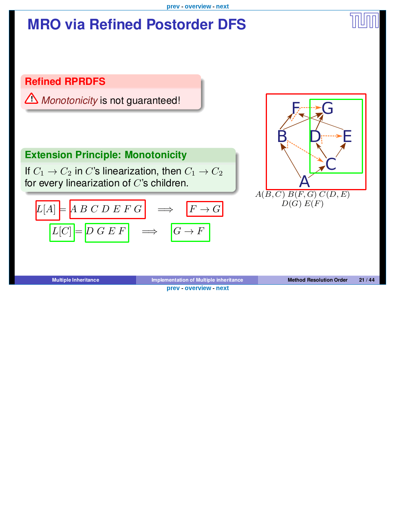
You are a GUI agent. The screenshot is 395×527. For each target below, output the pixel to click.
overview (198, 6)
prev (173, 6)
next (222, 6)
